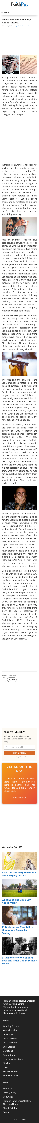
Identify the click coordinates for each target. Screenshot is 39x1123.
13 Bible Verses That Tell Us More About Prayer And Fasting (18, 930)
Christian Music (10, 1038)
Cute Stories (9, 1046)
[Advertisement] (19, 41)
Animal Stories (10, 1030)
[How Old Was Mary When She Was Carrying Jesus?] (19, 868)
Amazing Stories (11, 1026)
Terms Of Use (9, 1088)
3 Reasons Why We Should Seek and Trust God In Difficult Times (19, 960)
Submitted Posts (11, 1075)
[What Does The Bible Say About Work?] (19, 895)
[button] (37, 12)
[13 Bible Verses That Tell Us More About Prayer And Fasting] (19, 923)
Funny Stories (9, 1055)
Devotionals (25, 26)
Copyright (7, 1096)
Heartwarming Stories (13, 1059)
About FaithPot (10, 1108)
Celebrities (8, 1034)
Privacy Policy (9, 1092)
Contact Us (8, 1112)
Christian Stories (11, 1042)
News (5, 1067)
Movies (6, 1063)
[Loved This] (4, 679)
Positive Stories (10, 1071)
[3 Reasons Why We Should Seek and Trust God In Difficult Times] (19, 953)
